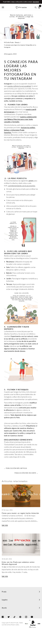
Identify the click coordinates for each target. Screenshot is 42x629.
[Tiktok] (14, 615)
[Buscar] (36, 7)
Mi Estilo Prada (9, 42)
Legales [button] (5, 600)
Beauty (17, 42)
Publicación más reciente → (26, 473)
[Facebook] (3, 615)
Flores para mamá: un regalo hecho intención (20, 513)
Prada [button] (4, 592)
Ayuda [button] (4, 608)
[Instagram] (26, 615)
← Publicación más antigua (15, 468)
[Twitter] (9, 615)
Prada (16, 623)
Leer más (5, 525)
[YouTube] (32, 615)
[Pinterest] (20, 615)
